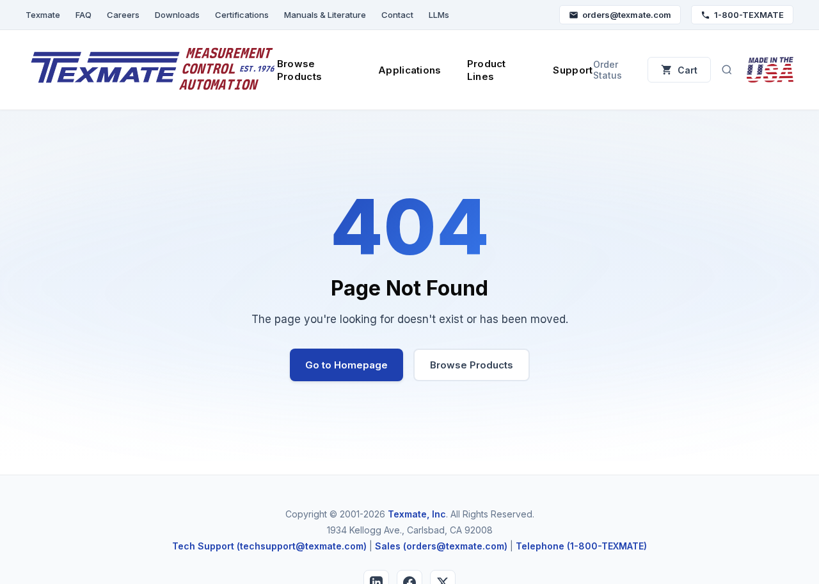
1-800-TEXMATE (749, 15)
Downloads (177, 15)
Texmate (43, 15)
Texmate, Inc (417, 514)
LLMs (439, 15)
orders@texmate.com (626, 15)
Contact (397, 15)
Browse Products (299, 70)
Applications (409, 70)
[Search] (727, 69)
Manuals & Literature (325, 15)
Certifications (242, 15)
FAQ (83, 15)
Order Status (607, 70)
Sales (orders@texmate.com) (441, 546)
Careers (123, 15)
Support (572, 70)
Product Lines (486, 70)
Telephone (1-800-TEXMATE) (581, 546)
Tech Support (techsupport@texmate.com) (269, 546)
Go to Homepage (346, 365)
